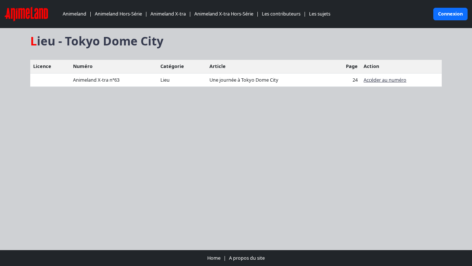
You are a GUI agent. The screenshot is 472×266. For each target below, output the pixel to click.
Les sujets (319, 13)
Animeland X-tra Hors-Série (223, 13)
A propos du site (247, 258)
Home (214, 258)
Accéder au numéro (385, 79)
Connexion (450, 13)
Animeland (74, 13)
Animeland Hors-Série (118, 13)
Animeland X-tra (168, 13)
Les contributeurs (281, 13)
